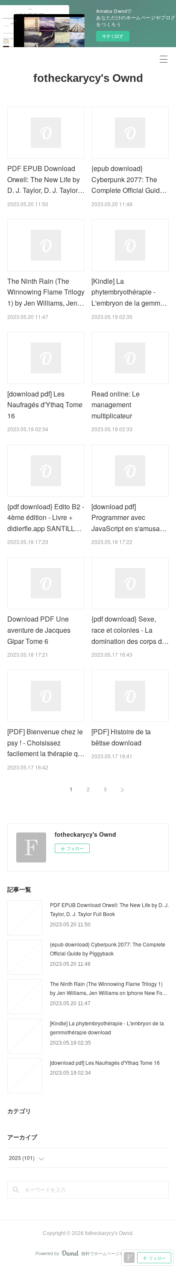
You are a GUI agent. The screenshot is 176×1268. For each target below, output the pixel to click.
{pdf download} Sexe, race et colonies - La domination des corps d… (130, 630)
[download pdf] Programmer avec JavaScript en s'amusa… (129, 517)
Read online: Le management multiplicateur (115, 405)
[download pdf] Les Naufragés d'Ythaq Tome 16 (44, 405)
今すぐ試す (112, 36)
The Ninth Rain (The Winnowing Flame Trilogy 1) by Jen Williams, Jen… (46, 292)
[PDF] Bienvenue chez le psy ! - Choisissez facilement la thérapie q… (46, 742)
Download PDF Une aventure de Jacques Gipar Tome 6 (38, 630)
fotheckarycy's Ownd (88, 78)
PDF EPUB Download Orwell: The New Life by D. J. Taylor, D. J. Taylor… (46, 179)
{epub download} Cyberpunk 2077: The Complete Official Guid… (129, 179)
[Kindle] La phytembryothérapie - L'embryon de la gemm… (129, 292)
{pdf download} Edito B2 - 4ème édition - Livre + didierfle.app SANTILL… (45, 517)
